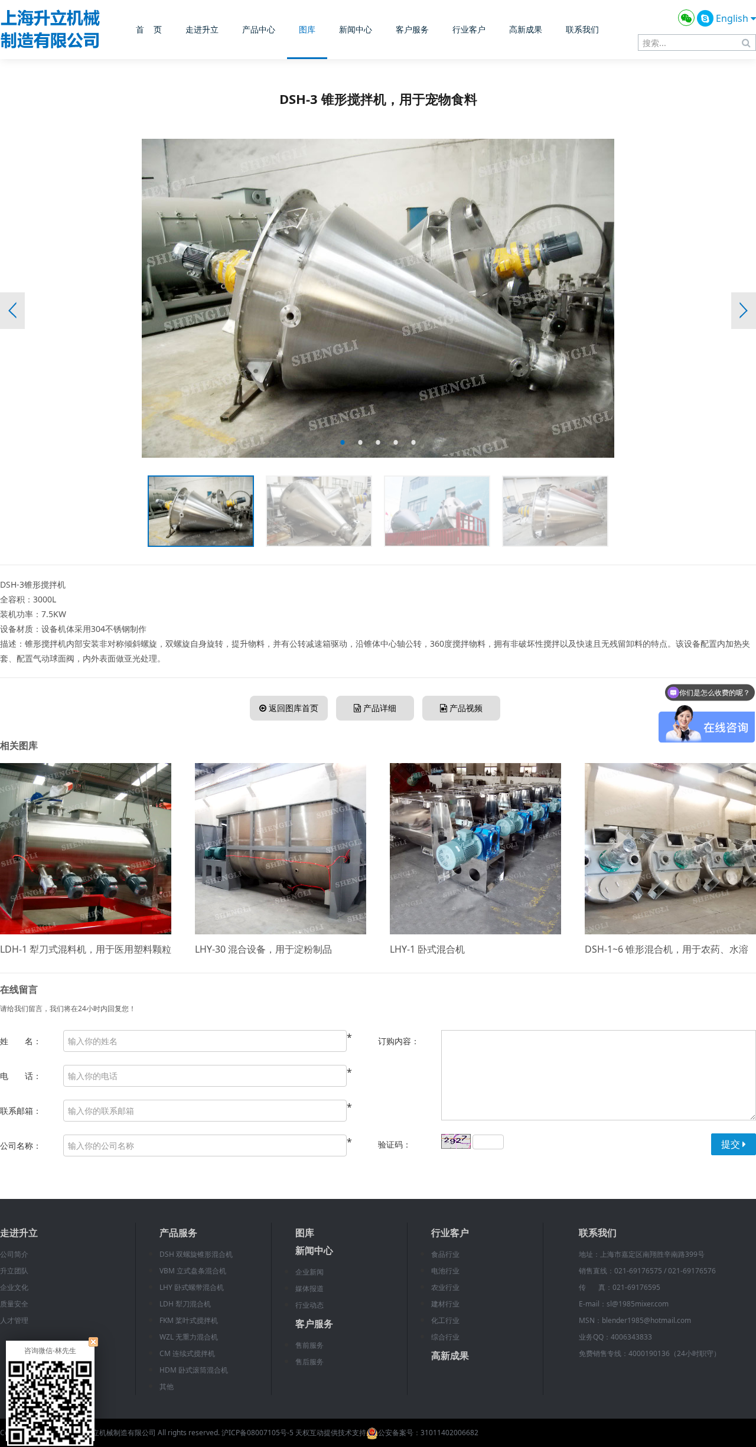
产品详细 (378, 707)
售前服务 (309, 1345)
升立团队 (14, 1271)
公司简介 (14, 1254)
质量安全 (14, 1304)
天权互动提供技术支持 (330, 1433)
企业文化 (14, 1287)
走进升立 (202, 29)
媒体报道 (309, 1288)
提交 (731, 1144)
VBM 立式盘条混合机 (192, 1271)
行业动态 (309, 1305)
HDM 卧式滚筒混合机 (193, 1370)
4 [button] (396, 442)
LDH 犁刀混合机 (185, 1304)
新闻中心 (355, 29)
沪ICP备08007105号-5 (257, 1433)
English (733, 18)
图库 (307, 29)
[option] (378, 298)
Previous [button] (12, 310)
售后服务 (309, 1362)
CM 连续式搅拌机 (187, 1353)
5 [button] (413, 442)
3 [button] (378, 442)
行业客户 (468, 29)
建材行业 (445, 1304)
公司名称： (20, 1145)
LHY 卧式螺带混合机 (191, 1287)
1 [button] (342, 442)
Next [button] (743, 310)
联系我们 (582, 29)
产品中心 (258, 29)
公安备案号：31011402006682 (428, 1433)
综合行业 (445, 1337)
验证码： (394, 1144)
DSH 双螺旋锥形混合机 (196, 1254)
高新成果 (525, 29)
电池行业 (445, 1271)
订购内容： (398, 1041)
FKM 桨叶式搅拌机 (188, 1320)
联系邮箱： (20, 1110)
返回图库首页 (292, 707)
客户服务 (412, 29)
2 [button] (360, 442)
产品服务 (178, 1232)
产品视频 (465, 707)
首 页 (149, 29)
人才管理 (14, 1320)
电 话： (20, 1075)
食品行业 (445, 1254)
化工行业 (445, 1320)
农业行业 (445, 1287)
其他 (166, 1386)
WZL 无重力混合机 (188, 1337)
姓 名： (20, 1041)
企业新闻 (309, 1272)
